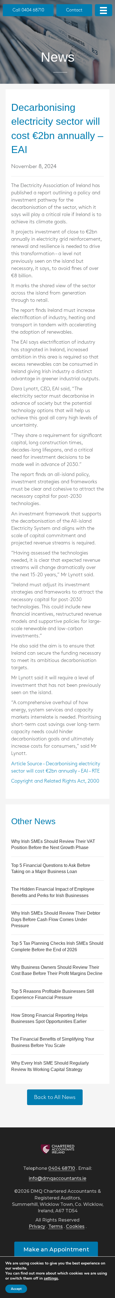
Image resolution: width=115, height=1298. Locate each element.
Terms (55, 1226)
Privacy (37, 1226)
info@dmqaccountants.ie (57, 1178)
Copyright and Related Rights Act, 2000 (55, 781)
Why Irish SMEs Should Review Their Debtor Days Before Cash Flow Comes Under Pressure (55, 919)
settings (51, 1278)
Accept (16, 1289)
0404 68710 (61, 1168)
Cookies (75, 1226)
